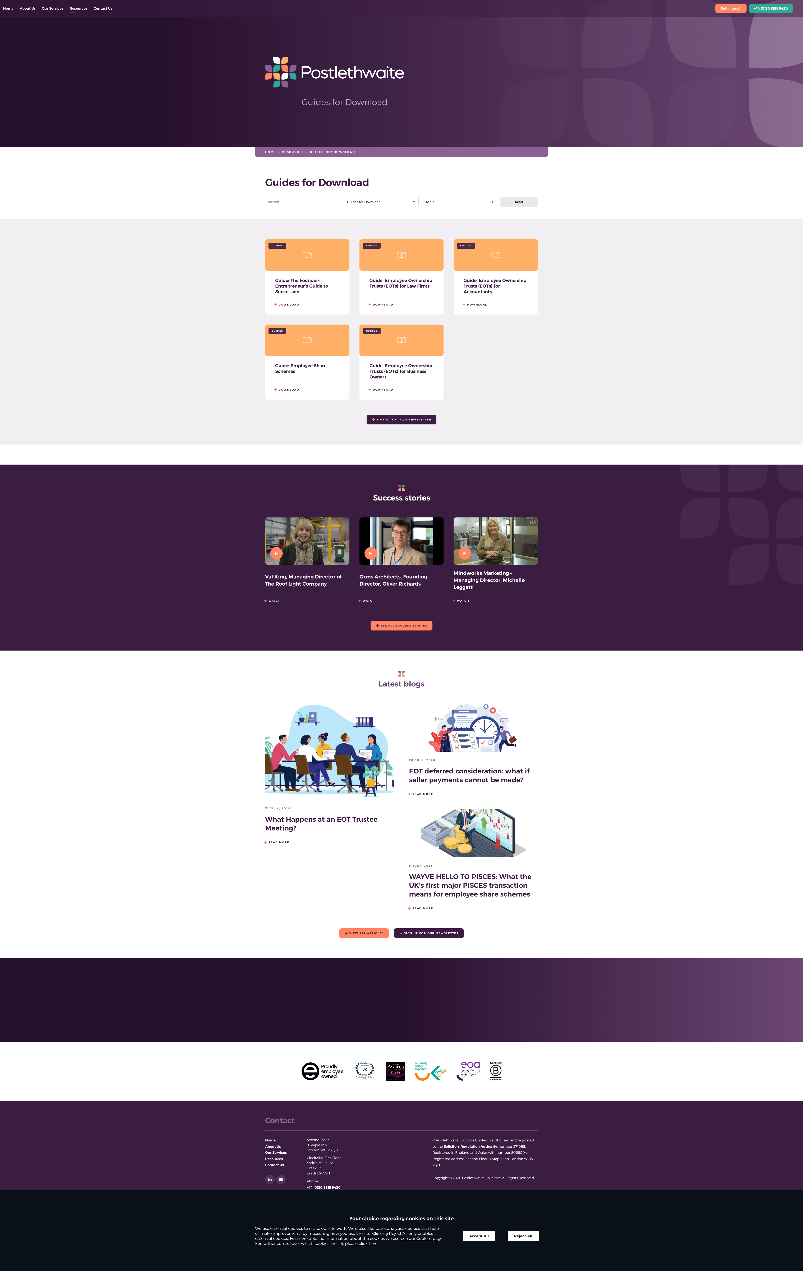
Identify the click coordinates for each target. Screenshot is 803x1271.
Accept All (479, 1236)
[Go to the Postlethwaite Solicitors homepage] (401, 72)
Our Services (52, 8)
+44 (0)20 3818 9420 (771, 8)
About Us (28, 8)
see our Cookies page (421, 1238)
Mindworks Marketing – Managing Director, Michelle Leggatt (489, 580)
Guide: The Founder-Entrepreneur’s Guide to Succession (301, 286)
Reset (519, 202)
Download (289, 304)
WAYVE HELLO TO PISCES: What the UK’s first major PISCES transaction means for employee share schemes (470, 885)
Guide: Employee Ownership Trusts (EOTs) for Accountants (495, 286)
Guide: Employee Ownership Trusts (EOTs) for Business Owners (401, 371)
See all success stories (404, 625)
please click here (361, 1243)
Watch (275, 600)
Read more (279, 842)
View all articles (366, 933)
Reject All (523, 1236)
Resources (78, 8)
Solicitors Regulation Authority (470, 1146)
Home (8, 8)
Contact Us (103, 8)
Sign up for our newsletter (404, 419)
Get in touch (731, 8)
